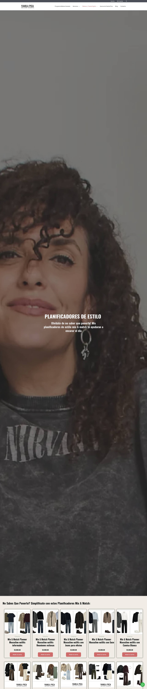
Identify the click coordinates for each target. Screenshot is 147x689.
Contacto (123, 6)
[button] (126, 1)
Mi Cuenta (120, 1)
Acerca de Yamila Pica (106, 6)
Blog (116, 6)
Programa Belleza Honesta (62, 6)
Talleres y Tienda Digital (89, 6)
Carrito (113, 1)
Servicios (75, 6)
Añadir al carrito (17, 654)
